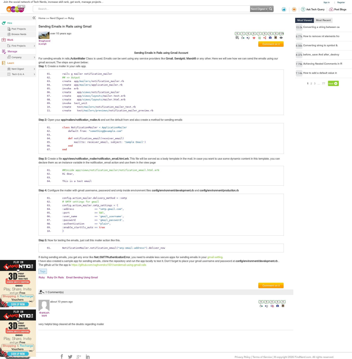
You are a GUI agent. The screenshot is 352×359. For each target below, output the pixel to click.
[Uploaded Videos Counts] (283, 305)
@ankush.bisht (44, 314)
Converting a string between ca (321, 26)
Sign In (327, 2)
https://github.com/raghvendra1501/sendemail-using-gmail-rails (109, 264)
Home (41, 18)
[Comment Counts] (259, 37)
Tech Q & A (18, 74)
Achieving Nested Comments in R (322, 63)
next (330, 83)
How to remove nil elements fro (321, 36)
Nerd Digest (57, 18)
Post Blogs (340, 9)
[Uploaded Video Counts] (275, 37)
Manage (12, 51)
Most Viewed (304, 20)
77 (323, 83)
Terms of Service (262, 357)
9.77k (299, 36)
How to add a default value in (320, 72)
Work (10, 39)
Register (341, 2)
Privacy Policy (242, 357)
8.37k (299, 54)
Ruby (71, 18)
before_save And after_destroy (321, 54)
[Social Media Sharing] (264, 37)
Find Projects (19, 45)
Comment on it (271, 44)
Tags (42, 271)
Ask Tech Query (315, 9)
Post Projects (19, 29)
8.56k (299, 45)
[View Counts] (281, 37)
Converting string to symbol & (320, 45)
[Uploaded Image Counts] (270, 37)
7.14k (299, 73)
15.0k (299, 27)
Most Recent (323, 20)
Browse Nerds (19, 34)
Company (17, 57)
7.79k (299, 64)
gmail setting (214, 257)
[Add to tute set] (237, 37)
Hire (9, 22)
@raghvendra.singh (44, 42)
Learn (10, 62)
